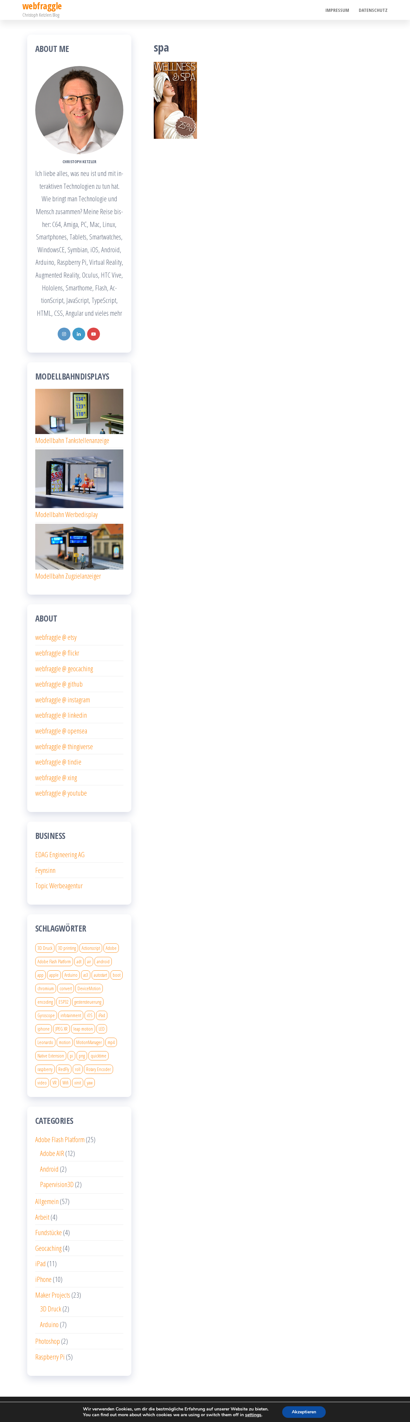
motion (64, 1042)
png (82, 1055)
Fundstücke (48, 1232)
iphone (43, 1028)
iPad (101, 1015)
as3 (85, 975)
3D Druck (44, 948)
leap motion (83, 1028)
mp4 (111, 1042)
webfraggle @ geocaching (64, 668)
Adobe (111, 948)
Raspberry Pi (50, 1356)
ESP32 (64, 1002)
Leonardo (45, 1042)
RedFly (63, 1069)
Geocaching (48, 1248)
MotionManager (89, 1042)
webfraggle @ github (59, 684)
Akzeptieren (304, 1412)
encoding (45, 1002)
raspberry (45, 1069)
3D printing (67, 948)
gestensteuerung (87, 1002)
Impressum (337, 10)
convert (66, 988)
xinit (77, 1082)
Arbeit (42, 1217)
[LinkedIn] (78, 334)
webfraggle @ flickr (57, 652)
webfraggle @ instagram (62, 699)
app (40, 975)
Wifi (65, 1082)
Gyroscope (46, 1015)
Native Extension (50, 1055)
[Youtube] (93, 334)
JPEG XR (61, 1028)
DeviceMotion (89, 988)
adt (79, 961)
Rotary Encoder (98, 1069)
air (89, 961)
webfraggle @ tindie (58, 761)
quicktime (98, 1055)
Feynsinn (45, 870)
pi (71, 1055)
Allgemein (47, 1201)
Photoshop (47, 1341)
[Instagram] (64, 334)
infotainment (71, 1015)
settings (253, 1415)
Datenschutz (373, 10)
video (42, 1082)
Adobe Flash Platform (54, 961)
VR (55, 1082)
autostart (100, 975)
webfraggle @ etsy (56, 637)
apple (54, 975)
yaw (90, 1082)
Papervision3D (57, 1184)
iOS (90, 1015)
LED (102, 1028)
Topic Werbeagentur (59, 885)
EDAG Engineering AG (60, 854)
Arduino (71, 975)
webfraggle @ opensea (61, 730)
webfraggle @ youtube (61, 793)
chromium (45, 988)
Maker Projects (52, 1295)
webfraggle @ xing (56, 777)
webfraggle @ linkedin (61, 715)
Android (49, 1169)
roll (77, 1069)
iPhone (43, 1279)
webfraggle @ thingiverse (64, 746)
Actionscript (91, 948)
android (103, 961)
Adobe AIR (52, 1153)
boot (116, 975)
